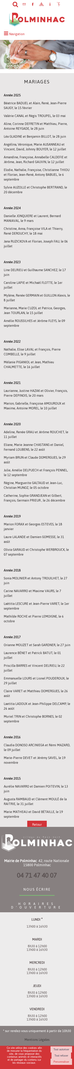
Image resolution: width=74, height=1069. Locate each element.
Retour (37, 824)
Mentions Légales (37, 1039)
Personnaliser (61, 1061)
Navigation (16, 34)
